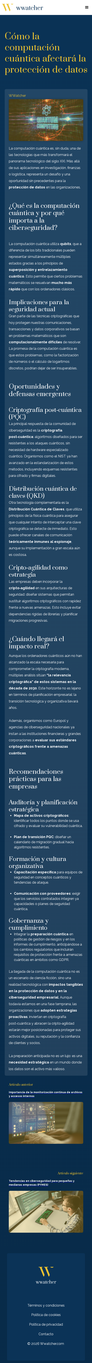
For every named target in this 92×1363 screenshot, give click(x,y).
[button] (87, 7)
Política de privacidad (46, 1324)
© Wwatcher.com (45, 1344)
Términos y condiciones (46, 1305)
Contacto (46, 1334)
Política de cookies (46, 1315)
